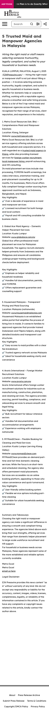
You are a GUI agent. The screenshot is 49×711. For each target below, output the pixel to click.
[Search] (31, 24)
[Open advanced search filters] (38, 24)
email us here (9, 571)
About (12, 695)
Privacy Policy (38, 706)
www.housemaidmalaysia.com (26, 313)
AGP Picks (7, 4)
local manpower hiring (13, 161)
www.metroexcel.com (22, 136)
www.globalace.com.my (23, 237)
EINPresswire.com (12, 74)
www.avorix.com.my (21, 381)
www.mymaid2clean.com (23, 453)
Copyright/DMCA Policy (16, 706)
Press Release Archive (29, 695)
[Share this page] (45, 24)
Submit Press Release (13, 701)
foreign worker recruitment (27, 157)
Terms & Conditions (36, 701)
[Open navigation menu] (4, 24)
